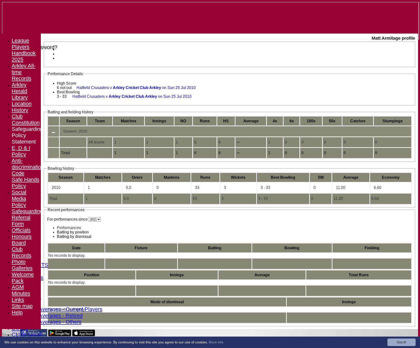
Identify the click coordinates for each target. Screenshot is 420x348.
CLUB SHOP (27, 334)
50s (332, 121)
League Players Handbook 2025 (24, 49)
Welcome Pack (23, 277)
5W (321, 177)
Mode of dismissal (167, 302)
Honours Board (22, 239)
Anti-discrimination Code (28, 167)
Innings (177, 275)
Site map (22, 306)
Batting (214, 248)
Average (351, 177)
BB (283, 177)
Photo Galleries (22, 265)
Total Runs (359, 275)
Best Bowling (68, 92)
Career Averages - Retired (52, 315)
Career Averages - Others (51, 322)
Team (100, 121)
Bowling (291, 248)
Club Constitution (26, 119)
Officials (21, 230)
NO (183, 121)
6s (291, 121)
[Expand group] (53, 132)
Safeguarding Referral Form (27, 217)
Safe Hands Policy (25, 183)
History (20, 110)
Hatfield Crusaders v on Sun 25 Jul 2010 (136, 88)
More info (216, 342)
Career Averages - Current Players (61, 309)
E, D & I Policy (21, 151)
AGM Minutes (21, 290)
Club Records (21, 252)
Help (17, 312)
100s (311, 121)
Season (73, 121)
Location (22, 104)
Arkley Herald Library (20, 91)
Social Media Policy (19, 198)
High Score (66, 83)
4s (275, 121)
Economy (391, 177)
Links (18, 300)
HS (226, 121)
